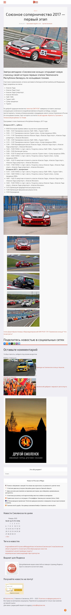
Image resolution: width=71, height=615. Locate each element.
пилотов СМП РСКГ (33, 109)
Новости (33, 546)
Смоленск (39, 546)
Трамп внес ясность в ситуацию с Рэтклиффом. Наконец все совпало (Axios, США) (33, 498)
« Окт (7, 537)
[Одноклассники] (7, 344)
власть (12, 551)
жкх (16, 551)
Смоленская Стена (49, 546)
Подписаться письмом (14, 593)
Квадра (27, 546)
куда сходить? (27, 551)
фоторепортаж (34, 553)
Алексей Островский (18, 546)
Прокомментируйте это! (33, 23)
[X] (12, 344)
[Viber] (17, 344)
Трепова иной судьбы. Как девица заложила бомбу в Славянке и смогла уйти (31, 505)
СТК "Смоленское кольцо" (54, 332)
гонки (6, 332)
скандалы (22, 553)
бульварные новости (39, 549)
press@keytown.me (38, 605)
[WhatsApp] (14, 344)
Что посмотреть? (22, 549)
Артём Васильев (47, 23)
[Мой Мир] (9, 344)
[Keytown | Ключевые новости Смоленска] (35, 2)
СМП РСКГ (41, 332)
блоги (30, 549)
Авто (35, 11)
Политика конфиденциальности (50, 598)
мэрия (7, 553)
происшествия (14, 553)
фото (27, 553)
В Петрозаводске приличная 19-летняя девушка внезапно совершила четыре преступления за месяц (35, 502)
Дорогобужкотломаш (15, 332)
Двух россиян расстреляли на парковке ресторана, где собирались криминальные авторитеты (32, 492)
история (20, 551)
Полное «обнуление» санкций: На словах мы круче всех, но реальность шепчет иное (33, 485)
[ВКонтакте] (5, 344)
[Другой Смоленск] (25, 430)
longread (8, 546)
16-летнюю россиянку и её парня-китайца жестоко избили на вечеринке (29, 495)
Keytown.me (9, 598)
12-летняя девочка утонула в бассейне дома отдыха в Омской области (29, 488)
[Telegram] (19, 344)
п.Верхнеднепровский (30, 332)
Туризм (13, 549)
